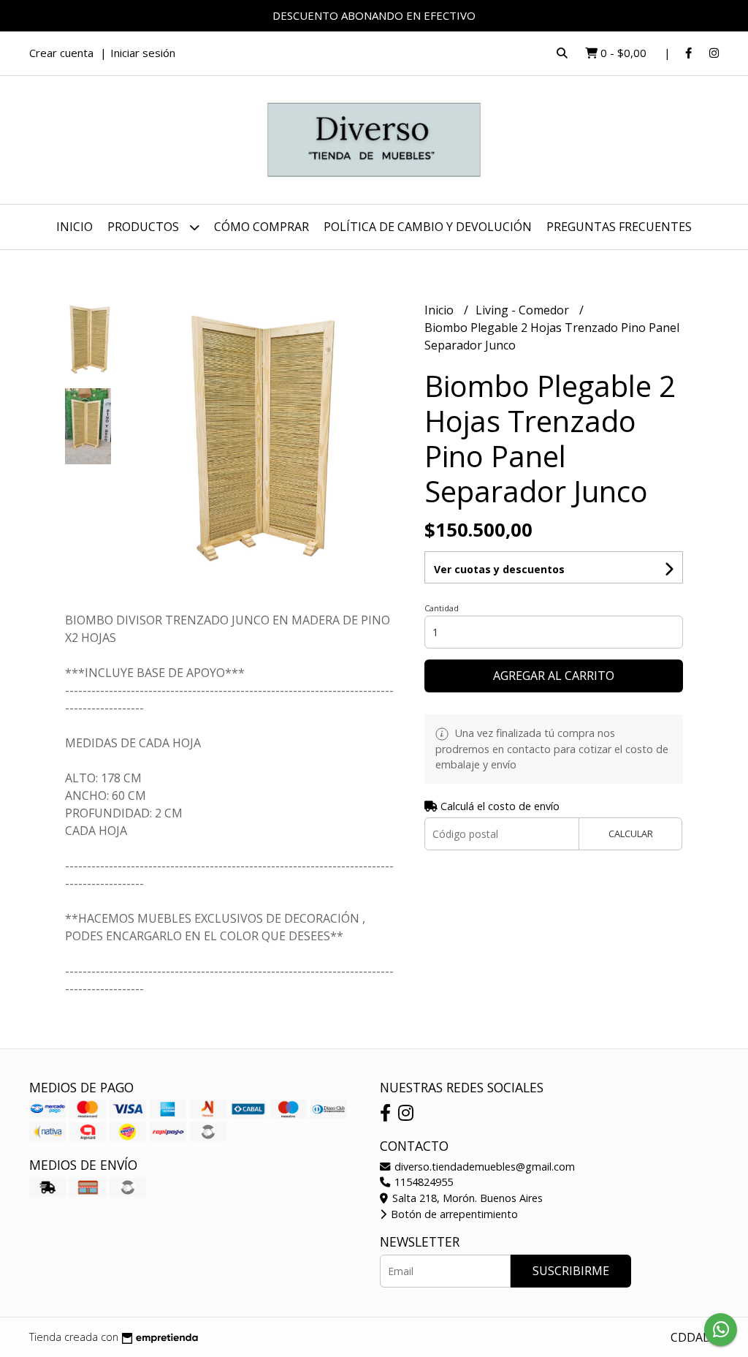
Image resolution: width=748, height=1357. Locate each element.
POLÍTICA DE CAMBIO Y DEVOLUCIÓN (428, 227)
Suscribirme (571, 1271)
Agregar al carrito (553, 676)
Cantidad (441, 607)
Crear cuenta (61, 52)
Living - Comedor (524, 310)
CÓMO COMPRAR (261, 227)
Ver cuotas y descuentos (499, 569)
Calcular (630, 833)
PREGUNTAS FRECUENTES (619, 227)
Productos (144, 227)
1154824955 (422, 1182)
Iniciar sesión (142, 52)
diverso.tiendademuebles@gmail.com (483, 1166)
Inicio (74, 227)
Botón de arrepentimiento (453, 1214)
